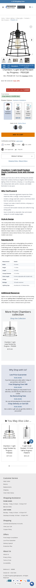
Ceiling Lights (19, 18)
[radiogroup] (18, 127)
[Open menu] (3, 7)
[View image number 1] (3, 60)
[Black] (28, 442)
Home (3, 18)
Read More (18, 377)
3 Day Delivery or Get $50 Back (11, 96)
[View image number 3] (15, 60)
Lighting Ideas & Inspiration (15, 298)
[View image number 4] (21, 60)
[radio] (15, 127)
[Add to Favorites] (30, 26)
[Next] (31, 441)
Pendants (26, 18)
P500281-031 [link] (14, 20)
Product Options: (6, 100)
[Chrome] (25, 442)
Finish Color (13, 123)
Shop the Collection (18, 318)
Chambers (25, 76)
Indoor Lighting (10, 18)
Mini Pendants (5, 20)
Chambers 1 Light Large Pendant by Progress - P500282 (10, 344)
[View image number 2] (9, 60)
